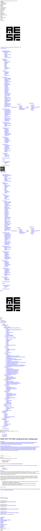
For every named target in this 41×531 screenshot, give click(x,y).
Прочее (13, 444)
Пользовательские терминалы (10, 446)
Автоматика (31, 442)
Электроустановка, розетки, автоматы (10, 449)
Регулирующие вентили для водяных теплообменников (12, 448)
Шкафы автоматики (9, 376)
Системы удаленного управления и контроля (23, 446)
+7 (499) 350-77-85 (3, 321)
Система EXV (33, 446)
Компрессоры (8, 386)
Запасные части (9, 393)
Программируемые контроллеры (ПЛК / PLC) (14, 329)
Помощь (1, 521)
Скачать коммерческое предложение (16, 463)
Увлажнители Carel (9, 368)
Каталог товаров (7, 326)
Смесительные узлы (8, 444)
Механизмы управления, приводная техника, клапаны (26, 449)
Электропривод (9, 400)
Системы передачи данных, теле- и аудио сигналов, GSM (18, 447)
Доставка (2, 522)
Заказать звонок (3, 322)
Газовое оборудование (10, 407)
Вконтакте (5, 435)
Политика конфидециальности (5, 519)
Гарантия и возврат (3, 524)
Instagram (5, 436)
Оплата (1, 523)
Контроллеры (2, 446)
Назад (7, 328)
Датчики (7, 348)
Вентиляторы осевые (18, 444)
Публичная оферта (3, 520)
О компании (2, 517)
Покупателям (6, 421)
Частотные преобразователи (11, 337)
